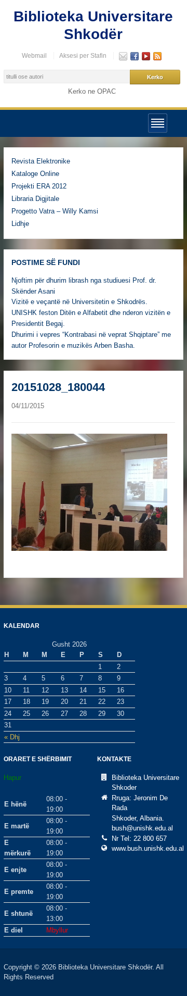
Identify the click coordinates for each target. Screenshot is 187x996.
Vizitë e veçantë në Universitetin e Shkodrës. (79, 302)
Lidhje (20, 224)
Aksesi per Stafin (82, 55)
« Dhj (12, 737)
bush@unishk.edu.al (142, 828)
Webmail (34, 55)
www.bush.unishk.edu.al (148, 848)
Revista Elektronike (40, 161)
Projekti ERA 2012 (38, 186)
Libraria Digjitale (35, 199)
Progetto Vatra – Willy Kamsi (54, 211)
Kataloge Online (35, 174)
